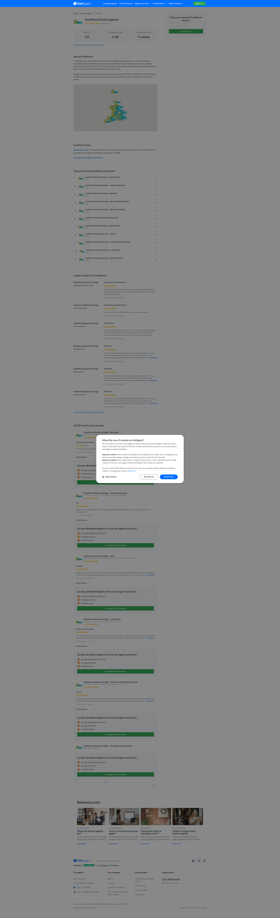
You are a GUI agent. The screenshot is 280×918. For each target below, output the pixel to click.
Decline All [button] (149, 477)
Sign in (198, 3)
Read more (132, 471)
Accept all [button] (169, 477)
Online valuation (126, 3)
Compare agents (110, 3)
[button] (109, 477)
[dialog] (140, 459)
